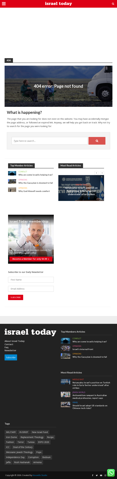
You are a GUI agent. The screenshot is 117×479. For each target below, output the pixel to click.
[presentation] (96, 173)
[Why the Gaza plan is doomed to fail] (12, 181)
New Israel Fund (40, 432)
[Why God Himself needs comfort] (12, 189)
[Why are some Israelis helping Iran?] (12, 173)
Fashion (10, 442)
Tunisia (30, 442)
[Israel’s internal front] (65, 347)
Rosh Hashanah (22, 462)
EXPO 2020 (43, 442)
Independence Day (15, 457)
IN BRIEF (23, 432)
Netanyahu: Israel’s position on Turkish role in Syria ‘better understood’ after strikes (81, 191)
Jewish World (79, 392)
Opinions (22, 180)
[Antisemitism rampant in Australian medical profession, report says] (65, 394)
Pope (38, 452)
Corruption (33, 457)
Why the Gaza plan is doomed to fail (35, 183)
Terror (21, 442)
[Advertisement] (58, 35)
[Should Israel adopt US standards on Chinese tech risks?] (65, 404)
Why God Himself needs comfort (34, 191)
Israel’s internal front (83, 349)
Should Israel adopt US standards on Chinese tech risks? (90, 407)
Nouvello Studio (40, 475)
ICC (7, 447)
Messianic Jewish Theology (19, 452)
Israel (75, 402)
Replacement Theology (32, 437)
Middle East (81, 184)
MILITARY (11, 432)
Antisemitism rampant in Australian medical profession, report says (90, 396)
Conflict (22, 172)
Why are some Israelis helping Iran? (35, 175)
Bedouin (46, 457)
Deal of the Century (22, 447)
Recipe (50, 437)
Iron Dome (11, 437)
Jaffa (8, 462)
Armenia (37, 462)
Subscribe (11, 357)
